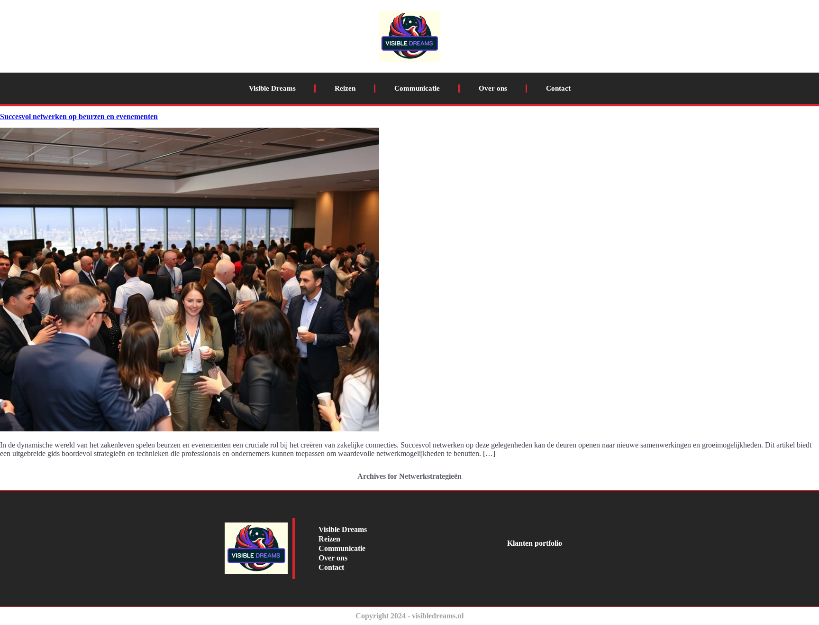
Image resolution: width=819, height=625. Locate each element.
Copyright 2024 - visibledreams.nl (409, 616)
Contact (558, 88)
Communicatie (417, 88)
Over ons (493, 88)
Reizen (345, 88)
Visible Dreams (272, 88)
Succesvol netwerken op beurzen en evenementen (79, 116)
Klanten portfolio (534, 543)
